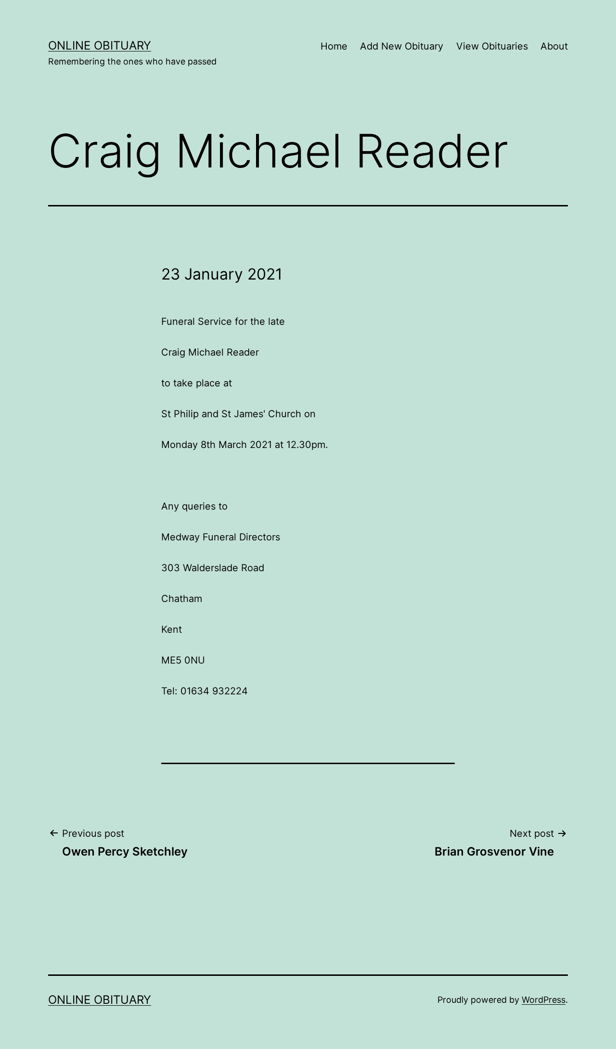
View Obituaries (492, 46)
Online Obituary (99, 45)
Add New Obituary (401, 46)
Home (334, 46)
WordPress (543, 1000)
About (554, 46)
